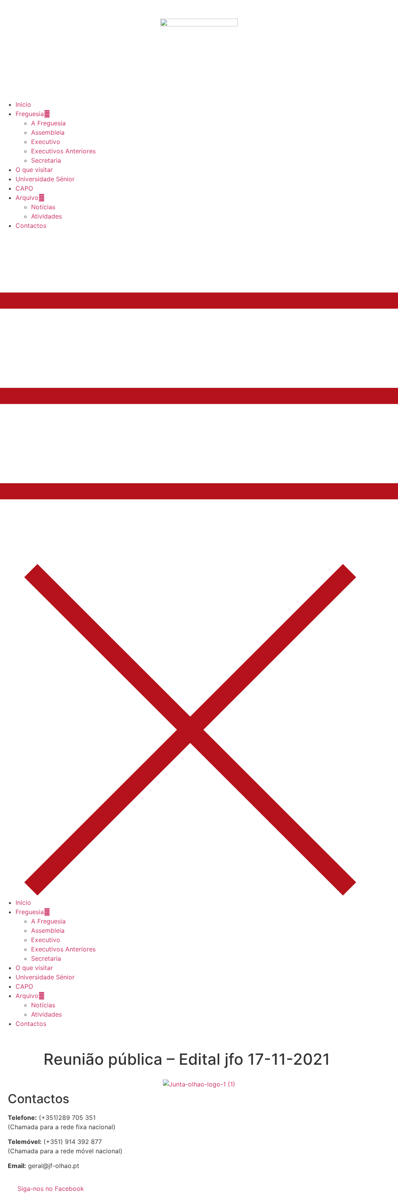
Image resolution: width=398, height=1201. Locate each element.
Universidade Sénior (45, 179)
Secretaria (46, 160)
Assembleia (48, 132)
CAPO (24, 188)
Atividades (46, 216)
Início (23, 104)
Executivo (45, 142)
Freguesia (30, 114)
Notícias (43, 207)
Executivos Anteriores (63, 151)
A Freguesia (48, 123)
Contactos (31, 225)
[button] (199, 564)
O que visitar (34, 170)
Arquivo (27, 197)
